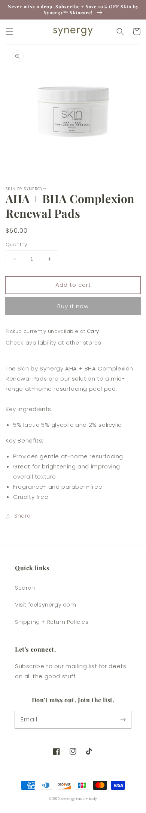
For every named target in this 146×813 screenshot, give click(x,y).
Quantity (16, 244)
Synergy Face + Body (79, 798)
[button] (9, 31)
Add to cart (73, 285)
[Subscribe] (123, 719)
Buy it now (73, 306)
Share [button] (22, 515)
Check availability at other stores (53, 342)
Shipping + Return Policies (52, 622)
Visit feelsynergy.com (45, 604)
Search (25, 588)
